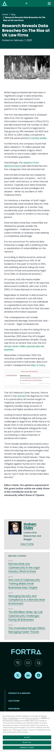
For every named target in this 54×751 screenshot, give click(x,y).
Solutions (14, 701)
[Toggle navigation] (49, 3)
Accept (27, 737)
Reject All (27, 742)
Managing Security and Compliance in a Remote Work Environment (26, 599)
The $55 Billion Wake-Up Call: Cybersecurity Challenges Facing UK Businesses (25, 615)
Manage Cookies (27, 747)
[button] (27, 68)
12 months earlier (37, 138)
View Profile (27, 544)
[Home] (5, 3)
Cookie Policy (13, 718)
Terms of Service (31, 718)
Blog (13, 14)
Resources (14, 708)
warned (21, 396)
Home (5, 14)
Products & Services (19, 693)
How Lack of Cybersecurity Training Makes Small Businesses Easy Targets (24, 583)
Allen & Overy (37, 365)
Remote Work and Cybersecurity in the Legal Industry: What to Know (24, 567)
